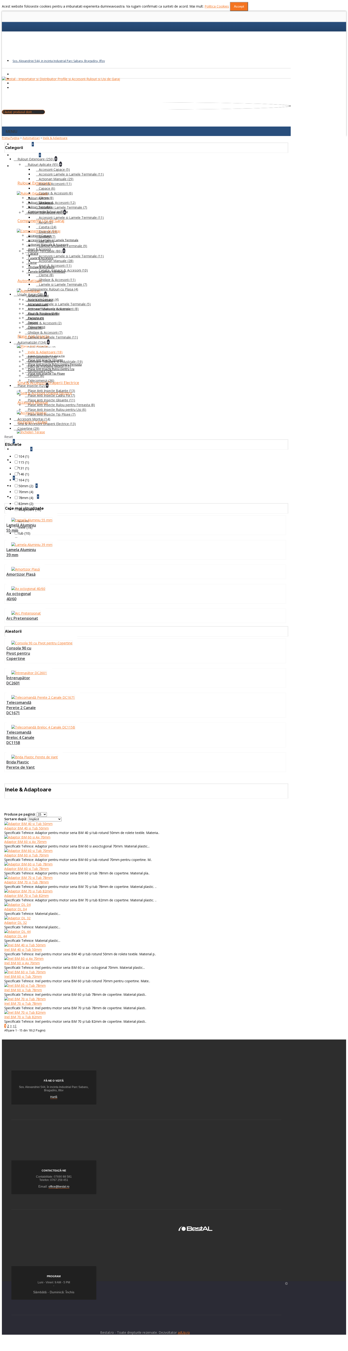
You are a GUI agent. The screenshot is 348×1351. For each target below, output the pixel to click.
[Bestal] (195, 1228)
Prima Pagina (10, 138)
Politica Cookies (217, 6)
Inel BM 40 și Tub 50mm (23, 949)
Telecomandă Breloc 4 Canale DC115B (20, 737)
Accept (239, 6)
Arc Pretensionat (22, 618)
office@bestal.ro (59, 1186)
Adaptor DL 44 (15, 936)
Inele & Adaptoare (55, 138)
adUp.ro (184, 1332)
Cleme (32, 263)
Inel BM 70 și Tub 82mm (23, 1017)
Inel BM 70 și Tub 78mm (23, 1003)
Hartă (53, 1097)
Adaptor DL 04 (15, 909)
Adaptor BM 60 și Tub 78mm (26, 868)
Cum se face (31, 472)
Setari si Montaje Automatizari (45, 467)
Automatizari (31, 138)
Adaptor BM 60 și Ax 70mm (25, 841)
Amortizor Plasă (21, 574)
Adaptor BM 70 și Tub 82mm (26, 895)
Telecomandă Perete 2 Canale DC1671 (21, 707)
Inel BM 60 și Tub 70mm (23, 976)
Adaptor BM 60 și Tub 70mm (26, 855)
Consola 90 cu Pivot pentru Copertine (18, 653)
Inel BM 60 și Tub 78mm (23, 990)
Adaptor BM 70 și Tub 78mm (26, 882)
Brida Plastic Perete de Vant (20, 764)
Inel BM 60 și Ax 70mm (22, 963)
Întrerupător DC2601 (18, 680)
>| (15, 1026)
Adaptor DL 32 (15, 922)
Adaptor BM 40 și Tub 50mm (26, 828)
